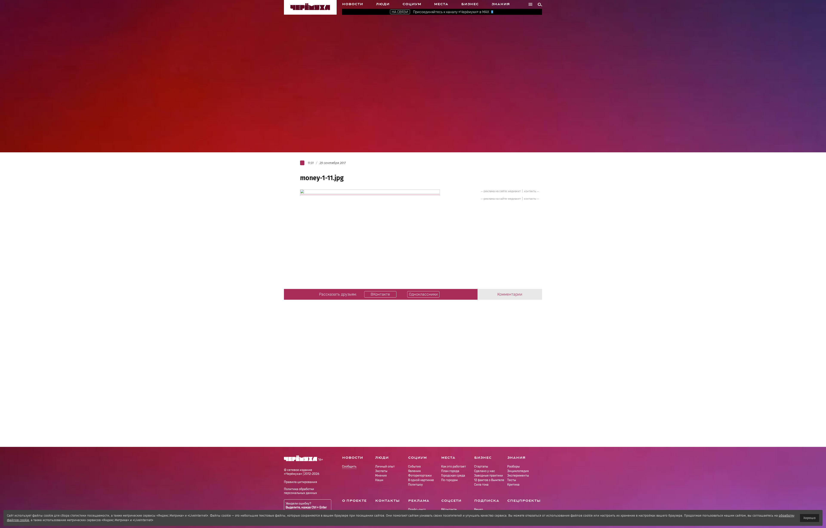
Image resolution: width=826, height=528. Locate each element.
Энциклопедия (518, 471)
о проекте (354, 500)
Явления (414, 471)
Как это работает (453, 466)
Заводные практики (488, 475)
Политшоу (415, 484)
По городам (449, 480)
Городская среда (453, 475)
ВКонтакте (449, 509)
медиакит (514, 191)
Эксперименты (518, 475)
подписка (486, 500)
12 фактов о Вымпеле (489, 480)
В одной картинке (421, 480)
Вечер (478, 509)
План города (450, 471)
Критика (513, 484)
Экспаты (381, 471)
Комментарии (509, 294)
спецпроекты (524, 500)
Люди (383, 4)
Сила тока (481, 484)
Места (441, 4)
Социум (411, 4)
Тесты (511, 480)
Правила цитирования (300, 482)
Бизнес (470, 4)
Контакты (387, 500)
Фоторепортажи (420, 475)
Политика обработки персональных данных (300, 491)
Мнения (381, 475)
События (414, 466)
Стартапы (481, 466)
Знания (501, 4)
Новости (352, 4)
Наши (379, 480)
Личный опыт (385, 466)
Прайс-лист (417, 509)
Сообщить (349, 466)
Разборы (513, 466)
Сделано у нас (484, 471)
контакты (530, 191)
